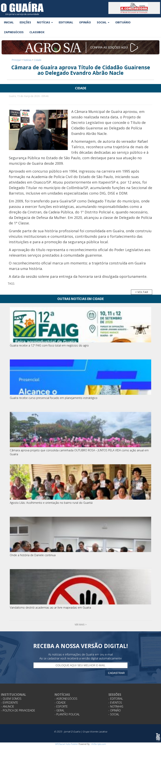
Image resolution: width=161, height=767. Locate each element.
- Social (113, 714)
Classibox (36, 32)
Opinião (85, 22)
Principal (16, 60)
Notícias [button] (44, 22)
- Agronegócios (66, 698)
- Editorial (115, 698)
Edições (25, 22)
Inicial (9, 22)
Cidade (37, 60)
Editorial (66, 22)
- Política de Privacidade (18, 710)
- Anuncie (7, 706)
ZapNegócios (14, 32)
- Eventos (115, 702)
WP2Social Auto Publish (66, 743)
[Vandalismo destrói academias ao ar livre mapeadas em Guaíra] (80, 586)
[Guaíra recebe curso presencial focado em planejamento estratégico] (80, 377)
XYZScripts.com (98, 743)
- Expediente (9, 702)
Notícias (27, 60)
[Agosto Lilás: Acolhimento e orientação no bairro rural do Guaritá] (80, 482)
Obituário (123, 22)
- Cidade (60, 702)
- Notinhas (115, 706)
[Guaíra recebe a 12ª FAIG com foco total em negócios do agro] (80, 324)
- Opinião (114, 710)
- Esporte (61, 706)
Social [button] (102, 22)
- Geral (59, 710)
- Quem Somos (11, 698)
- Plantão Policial (67, 714)
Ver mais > (81, 624)
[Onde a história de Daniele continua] (80, 534)
